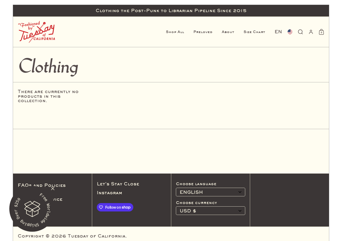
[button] (278, 32)
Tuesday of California (96, 236)
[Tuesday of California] (36, 32)
